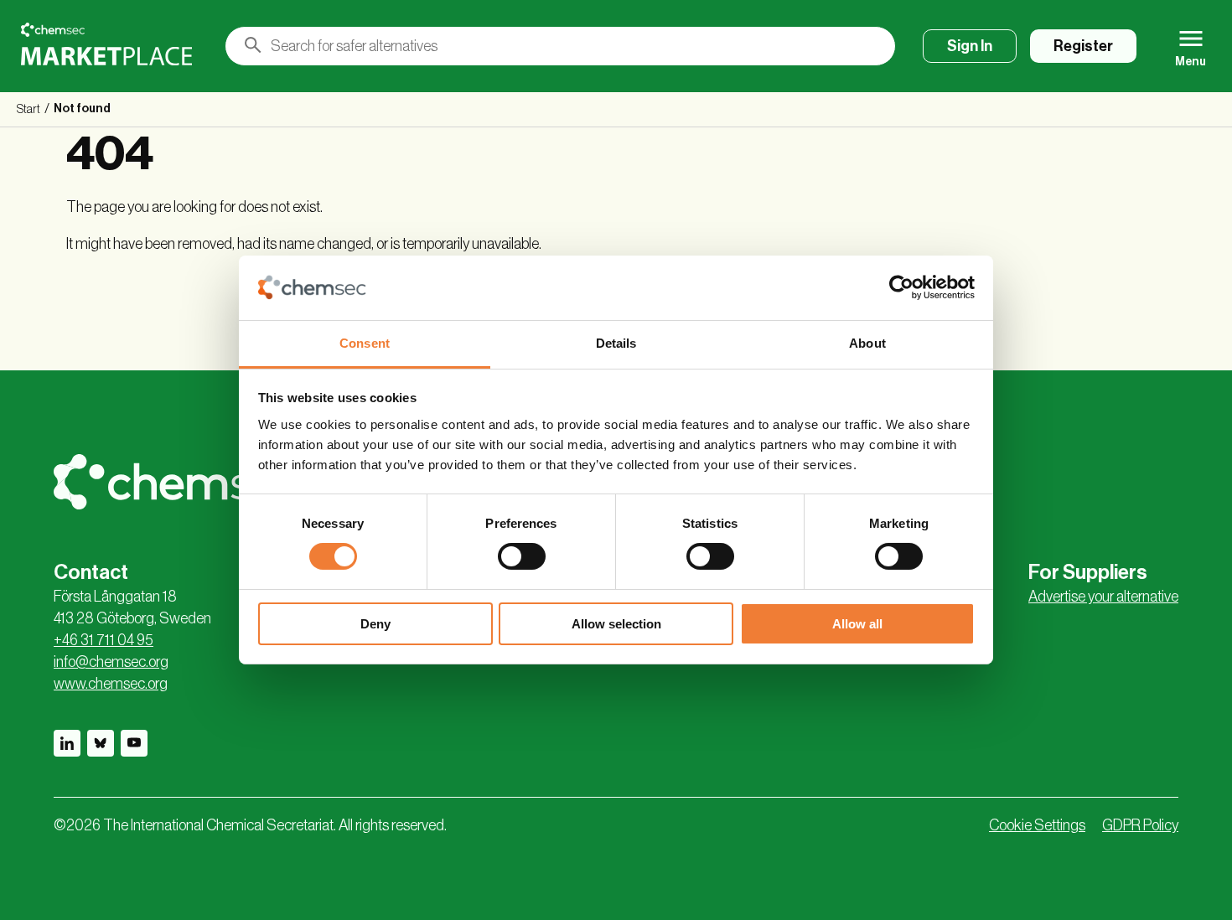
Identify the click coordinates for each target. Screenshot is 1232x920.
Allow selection (616, 624)
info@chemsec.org (111, 661)
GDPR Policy (1140, 825)
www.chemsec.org (111, 683)
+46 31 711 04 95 (103, 640)
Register (1083, 46)
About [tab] (867, 343)
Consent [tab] (364, 343)
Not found (82, 109)
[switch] (522, 556)
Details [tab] (616, 343)
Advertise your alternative (1103, 596)
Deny (375, 624)
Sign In (969, 46)
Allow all (857, 624)
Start (28, 110)
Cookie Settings (1037, 825)
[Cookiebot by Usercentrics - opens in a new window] (901, 287)
